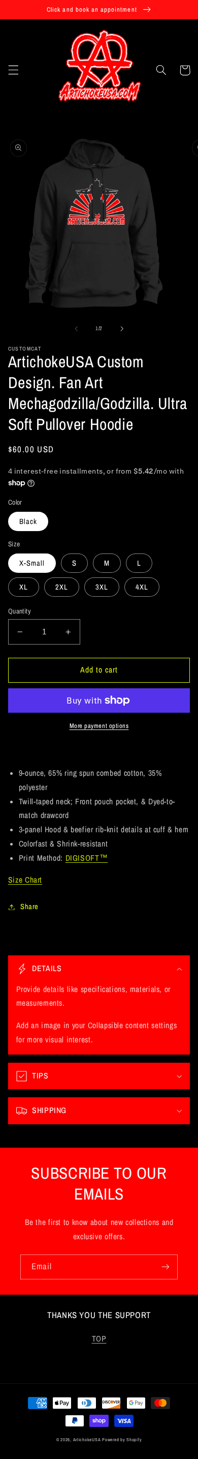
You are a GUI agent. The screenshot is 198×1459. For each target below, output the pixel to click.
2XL (61, 587)
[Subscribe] (165, 1266)
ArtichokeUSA (87, 1440)
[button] (13, 70)
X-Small (32, 563)
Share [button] (29, 906)
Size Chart (25, 879)
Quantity (19, 611)
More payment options (99, 725)
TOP (99, 1338)
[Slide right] (122, 328)
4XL (142, 587)
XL (23, 587)
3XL (101, 587)
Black (28, 521)
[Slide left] (76, 328)
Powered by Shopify (122, 1440)
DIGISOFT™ (86, 858)
